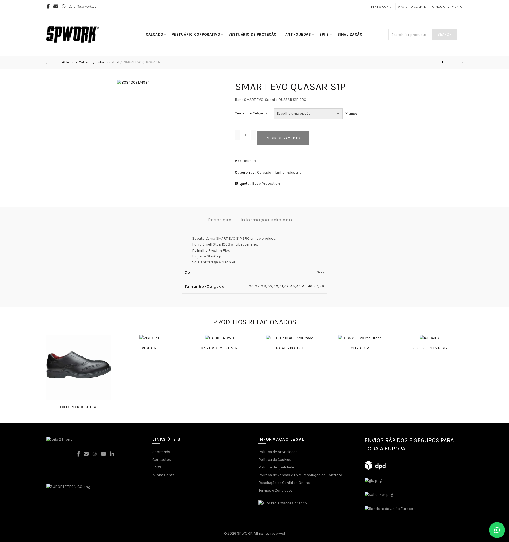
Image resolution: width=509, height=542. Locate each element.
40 (276, 286)
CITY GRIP (360, 348)
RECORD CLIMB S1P (430, 348)
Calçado (154, 34)
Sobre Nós (161, 452)
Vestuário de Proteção (253, 34)
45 (304, 286)
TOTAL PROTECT (289, 348)
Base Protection (266, 183)
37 (257, 286)
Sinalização (350, 34)
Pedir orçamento (283, 138)
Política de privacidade (277, 452)
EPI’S (324, 34)
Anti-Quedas (298, 34)
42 (286, 286)
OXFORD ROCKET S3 (79, 407)
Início (70, 62)
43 (292, 286)
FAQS (156, 467)
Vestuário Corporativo (196, 34)
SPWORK (244, 533)
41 (281, 286)
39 (269, 286)
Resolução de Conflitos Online (284, 482)
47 (316, 286)
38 (263, 286)
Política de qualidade (276, 467)
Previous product (445, 62)
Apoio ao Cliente (412, 6)
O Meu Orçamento (447, 6)
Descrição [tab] (219, 220)
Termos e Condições (275, 490)
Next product (458, 62)
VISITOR (149, 348)
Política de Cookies (274, 459)
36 (251, 286)
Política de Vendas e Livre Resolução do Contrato (300, 475)
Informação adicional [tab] (267, 220)
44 (298, 286)
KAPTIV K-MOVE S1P (219, 348)
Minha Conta (381, 6)
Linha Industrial (107, 62)
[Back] (50, 62)
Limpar (354, 113)
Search (445, 34)
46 (310, 286)
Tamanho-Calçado (251, 113)
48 (322, 286)
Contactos (161, 459)
